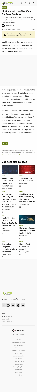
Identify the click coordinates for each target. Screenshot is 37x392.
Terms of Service (7, 316)
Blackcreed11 (23, 183)
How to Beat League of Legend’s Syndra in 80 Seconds (9, 248)
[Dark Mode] (26, 3)
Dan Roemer (5, 231)
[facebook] (18, 305)
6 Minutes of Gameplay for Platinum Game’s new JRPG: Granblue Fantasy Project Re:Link (9, 200)
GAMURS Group (31, 380)
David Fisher (23, 236)
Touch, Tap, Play (18, 367)
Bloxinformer (19, 372)
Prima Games (18, 345)
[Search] (22, 3)
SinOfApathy (6, 209)
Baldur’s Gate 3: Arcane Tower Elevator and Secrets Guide (8, 182)
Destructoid (18, 353)
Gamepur (18, 340)
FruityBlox (18, 369)
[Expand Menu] (29, 3)
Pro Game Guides (18, 334)
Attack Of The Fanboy (18, 342)
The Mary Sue (18, 364)
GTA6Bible (18, 375)
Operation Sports (18, 361)
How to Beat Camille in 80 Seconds (24, 246)
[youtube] (23, 305)
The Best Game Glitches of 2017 (26, 179)
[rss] (4, 305)
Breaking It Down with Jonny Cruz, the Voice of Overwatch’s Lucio (27, 198)
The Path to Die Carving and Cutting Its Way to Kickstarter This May (9, 223)
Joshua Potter (24, 204)
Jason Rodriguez (7, 188)
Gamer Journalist (18, 356)
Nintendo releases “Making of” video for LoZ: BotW (27, 230)
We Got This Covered (18, 350)
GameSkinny (18, 359)
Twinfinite (18, 337)
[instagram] (8, 305)
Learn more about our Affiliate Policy (11, 154)
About (3, 313)
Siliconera (18, 348)
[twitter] (13, 305)
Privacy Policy (6, 319)
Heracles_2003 (6, 254)
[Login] (33, 3)
